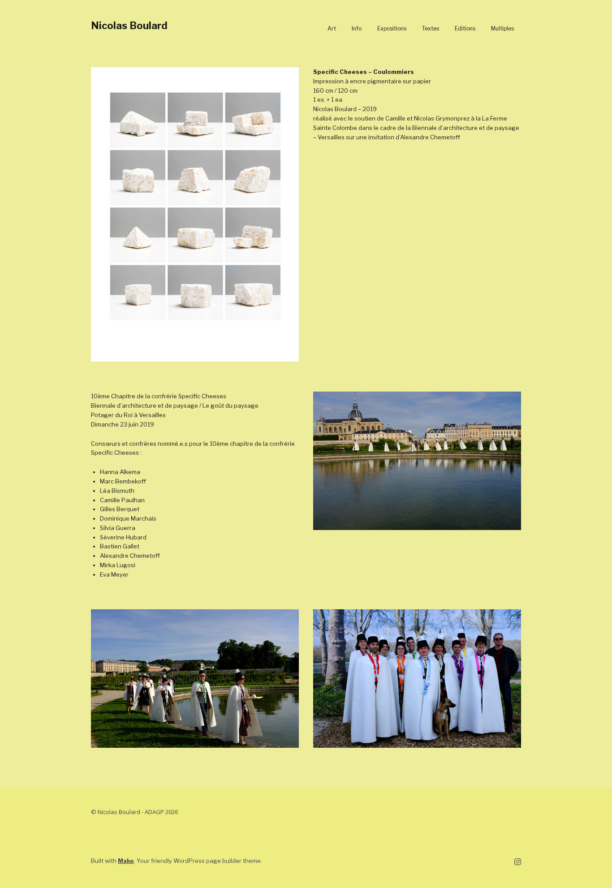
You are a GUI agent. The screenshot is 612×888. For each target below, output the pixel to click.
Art (332, 28)
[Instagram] (517, 862)
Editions (465, 28)
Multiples (502, 28)
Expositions (391, 28)
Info (357, 28)
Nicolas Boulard (129, 25)
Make (126, 860)
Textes (430, 28)
